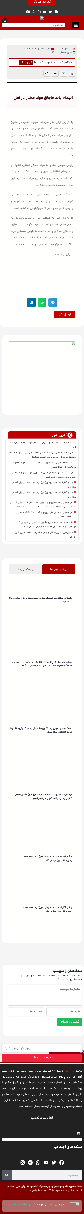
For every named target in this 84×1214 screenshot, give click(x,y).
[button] (75, 25)
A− (46, 73)
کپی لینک (26, 62)
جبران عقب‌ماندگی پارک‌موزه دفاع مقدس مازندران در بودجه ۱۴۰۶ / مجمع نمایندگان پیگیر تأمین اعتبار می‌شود (42, 664)
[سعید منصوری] (71, 607)
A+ (55, 73)
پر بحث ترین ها (25, 569)
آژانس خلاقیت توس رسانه (20, 1205)
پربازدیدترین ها (58, 569)
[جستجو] (7, 1175)
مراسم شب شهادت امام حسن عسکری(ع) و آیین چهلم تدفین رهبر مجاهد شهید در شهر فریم (43, 796)
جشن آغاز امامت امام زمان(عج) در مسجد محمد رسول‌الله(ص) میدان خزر (47, 858)
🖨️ (72, 73)
